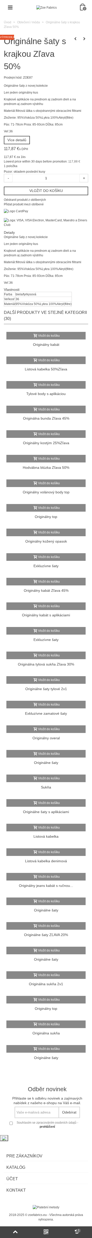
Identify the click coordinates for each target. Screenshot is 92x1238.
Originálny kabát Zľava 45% (46, 590)
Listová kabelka (46, 836)
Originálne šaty (46, 763)
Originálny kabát (46, 345)
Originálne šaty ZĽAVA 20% (46, 935)
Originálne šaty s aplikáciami (46, 812)
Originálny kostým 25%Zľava (46, 443)
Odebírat (69, 1112)
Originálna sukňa (46, 1033)
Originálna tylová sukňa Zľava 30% (46, 664)
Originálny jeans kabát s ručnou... (46, 886)
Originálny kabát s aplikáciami (46, 615)
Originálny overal (46, 738)
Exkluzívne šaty (46, 566)
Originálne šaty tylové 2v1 (46, 689)
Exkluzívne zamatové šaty (46, 713)
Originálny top (46, 517)
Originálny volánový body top (46, 492)
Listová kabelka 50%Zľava (46, 369)
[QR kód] (46, 1232)
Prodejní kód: (13, 77)
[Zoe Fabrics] (46, 7)
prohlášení (47, 1126)
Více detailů (16, 140)
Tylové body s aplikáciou (46, 394)
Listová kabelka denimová (46, 861)
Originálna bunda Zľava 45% (46, 418)
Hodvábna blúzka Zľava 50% (46, 467)
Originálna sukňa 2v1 (46, 984)
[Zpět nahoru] (15, 1232)
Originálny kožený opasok (46, 541)
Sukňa (46, 787)
